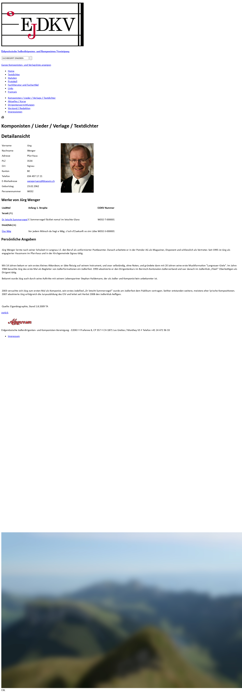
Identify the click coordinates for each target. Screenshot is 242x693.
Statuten (12, 78)
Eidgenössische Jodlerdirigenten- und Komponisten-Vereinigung (35, 51)
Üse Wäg (6, 231)
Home (11, 71)
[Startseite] (42, 45)
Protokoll (12, 81)
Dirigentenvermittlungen (21, 104)
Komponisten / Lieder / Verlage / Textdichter (32, 98)
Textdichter (14, 74)
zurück (4, 312)
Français (12, 91)
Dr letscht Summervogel (15, 219)
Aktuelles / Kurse (17, 101)
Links (10, 88)
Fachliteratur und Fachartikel (23, 85)
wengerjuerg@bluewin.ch (41, 181)
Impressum (14, 336)
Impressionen (15, 111)
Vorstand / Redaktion (19, 108)
